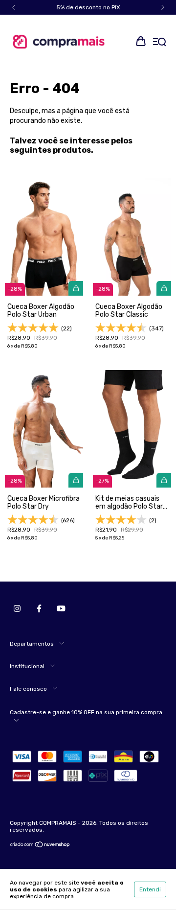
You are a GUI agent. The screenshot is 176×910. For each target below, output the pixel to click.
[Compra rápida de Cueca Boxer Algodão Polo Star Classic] (163, 288)
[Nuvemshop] (40, 845)
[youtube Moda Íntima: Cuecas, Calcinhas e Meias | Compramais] (61, 608)
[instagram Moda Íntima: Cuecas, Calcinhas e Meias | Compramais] (17, 608)
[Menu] (159, 42)
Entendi (150, 889)
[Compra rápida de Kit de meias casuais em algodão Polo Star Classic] (163, 480)
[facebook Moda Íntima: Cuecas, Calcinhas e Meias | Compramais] (39, 608)
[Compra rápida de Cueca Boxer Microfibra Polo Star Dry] (75, 480)
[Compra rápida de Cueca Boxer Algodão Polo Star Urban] (75, 288)
